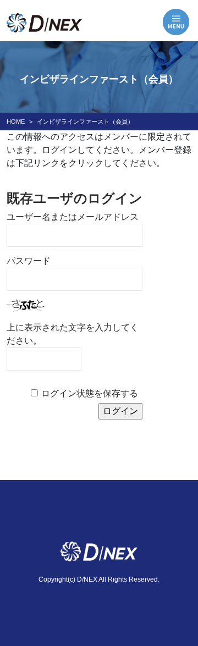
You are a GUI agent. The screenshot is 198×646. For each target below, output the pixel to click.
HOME (16, 121)
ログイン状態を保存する (89, 393)
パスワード (29, 261)
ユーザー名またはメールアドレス (73, 217)
